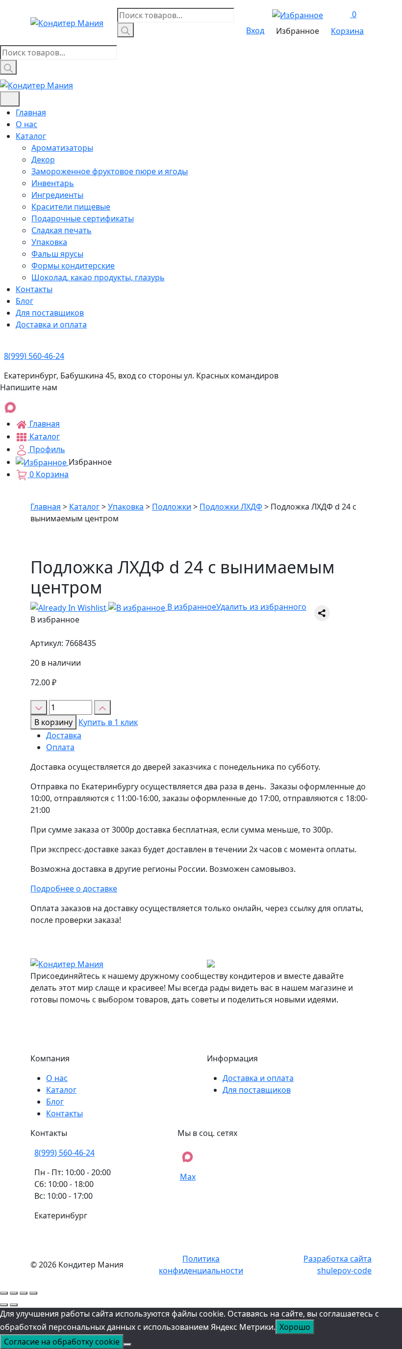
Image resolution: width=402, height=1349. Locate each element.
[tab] (209, 735)
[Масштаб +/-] (33, 1293)
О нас (26, 124)
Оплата (60, 747)
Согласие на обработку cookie (62, 1341)
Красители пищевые (70, 206)
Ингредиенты (57, 194)
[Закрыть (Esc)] (4, 1293)
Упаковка (49, 242)
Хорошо (294, 1327)
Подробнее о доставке (73, 888)
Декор (43, 159)
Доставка (63, 735)
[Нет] (127, 1344)
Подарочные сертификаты (82, 218)
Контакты (34, 289)
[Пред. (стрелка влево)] (4, 1304)
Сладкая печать (61, 230)
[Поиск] (125, 30)
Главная (31, 112)
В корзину (53, 722)
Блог (24, 301)
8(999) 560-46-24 (64, 1152)
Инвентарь (52, 183)
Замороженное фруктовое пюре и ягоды (109, 171)
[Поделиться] (14, 1293)
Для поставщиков (50, 312)
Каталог (31, 136)
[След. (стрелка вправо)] (14, 1304)
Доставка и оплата (51, 324)
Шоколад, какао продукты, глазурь (98, 277)
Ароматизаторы (62, 147)
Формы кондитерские (73, 265)
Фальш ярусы (57, 253)
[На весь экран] (23, 1293)
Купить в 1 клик (108, 722)
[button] (168, 606)
